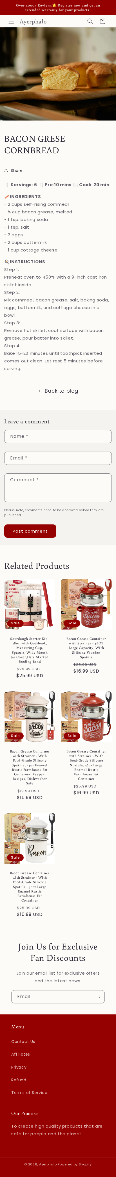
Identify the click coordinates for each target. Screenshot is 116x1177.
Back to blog (61, 390)
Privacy (18, 1067)
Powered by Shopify (75, 1164)
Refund (18, 1080)
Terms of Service (29, 1092)
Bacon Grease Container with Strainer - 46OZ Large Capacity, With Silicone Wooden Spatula (86, 647)
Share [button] (17, 170)
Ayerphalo (48, 1164)
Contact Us (23, 1041)
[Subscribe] (98, 996)
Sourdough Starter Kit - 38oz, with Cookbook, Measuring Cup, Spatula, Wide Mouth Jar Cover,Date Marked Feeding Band (29, 650)
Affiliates (20, 1054)
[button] (11, 21)
